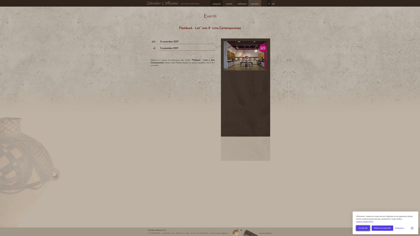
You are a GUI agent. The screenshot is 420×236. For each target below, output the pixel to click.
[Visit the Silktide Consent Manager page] (412, 228)
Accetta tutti (363, 228)
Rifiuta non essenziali (382, 228)
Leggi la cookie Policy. (365, 221)
